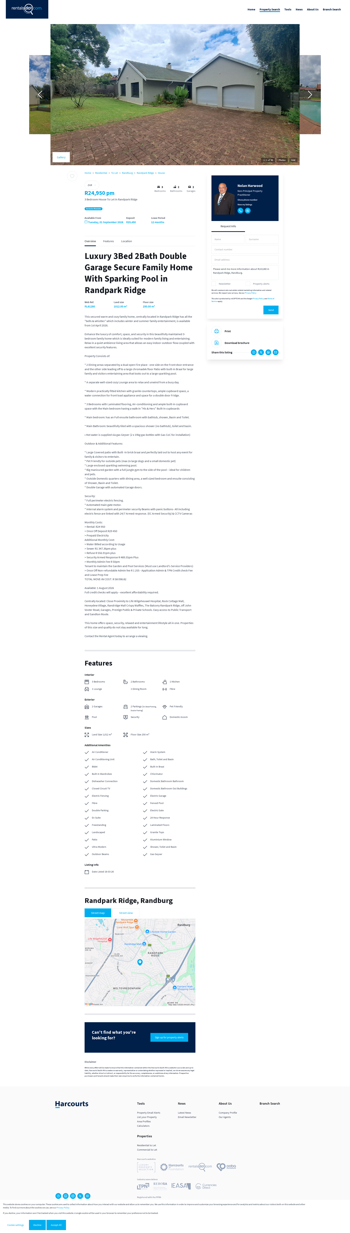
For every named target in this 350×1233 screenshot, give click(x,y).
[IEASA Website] (181, 1187)
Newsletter (225, 283)
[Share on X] (261, 352)
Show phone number (247, 199)
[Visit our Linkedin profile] (66, 1196)
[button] (40, 94)
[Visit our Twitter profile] (80, 1196)
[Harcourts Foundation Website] (172, 1167)
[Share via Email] (276, 352)
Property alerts (261, 283)
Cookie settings (15, 1225)
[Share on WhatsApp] (268, 352)
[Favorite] (72, 176)
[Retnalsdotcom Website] (200, 1168)
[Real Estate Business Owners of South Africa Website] (160, 1186)
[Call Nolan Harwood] (240, 211)
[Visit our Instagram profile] (73, 1196)
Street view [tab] (126, 913)
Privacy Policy (250, 293)
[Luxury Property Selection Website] (146, 1167)
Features (108, 241)
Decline (37, 1225)
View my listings (245, 204)
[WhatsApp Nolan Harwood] (248, 211)
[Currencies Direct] (206, 1186)
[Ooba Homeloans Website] (226, 1167)
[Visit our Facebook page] (58, 1196)
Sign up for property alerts (169, 1037)
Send (271, 310)
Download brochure (237, 343)
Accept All (56, 1225)
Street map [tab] (98, 913)
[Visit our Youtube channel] (87, 1196)
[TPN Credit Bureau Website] (143, 1187)
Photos (282, 160)
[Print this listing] (216, 331)
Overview (90, 241)
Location (126, 241)
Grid (293, 160)
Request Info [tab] (228, 226)
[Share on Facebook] (254, 352)
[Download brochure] (216, 343)
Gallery (61, 157)
